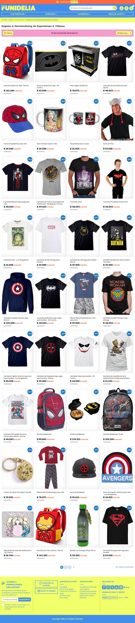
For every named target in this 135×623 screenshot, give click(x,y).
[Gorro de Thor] (117, 119)
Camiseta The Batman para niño (115, 202)
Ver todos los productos (125, 567)
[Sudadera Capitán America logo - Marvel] (18, 293)
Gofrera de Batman (77, 434)
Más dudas (64, 598)
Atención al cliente (48, 584)
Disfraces (50, 14)
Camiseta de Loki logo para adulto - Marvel (83, 261)
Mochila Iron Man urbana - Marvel (50, 550)
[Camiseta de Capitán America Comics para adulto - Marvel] (18, 409)
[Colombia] (104, 587)
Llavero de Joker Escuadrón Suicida (17, 492)
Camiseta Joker (76, 202)
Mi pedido (63, 587)
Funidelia (4, 20)
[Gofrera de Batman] (84, 409)
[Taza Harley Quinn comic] (84, 119)
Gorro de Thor (108, 144)
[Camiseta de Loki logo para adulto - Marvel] (84, 235)
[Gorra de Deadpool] (84, 467)
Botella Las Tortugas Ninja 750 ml (82, 550)
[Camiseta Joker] (84, 177)
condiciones (9, 607)
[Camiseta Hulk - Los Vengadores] (18, 235)
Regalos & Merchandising (17, 20)
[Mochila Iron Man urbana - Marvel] (51, 525)
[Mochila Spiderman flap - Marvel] (18, 61)
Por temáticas (17, 14)
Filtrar (9, 33)
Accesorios (83, 14)
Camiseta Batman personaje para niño (16, 203)
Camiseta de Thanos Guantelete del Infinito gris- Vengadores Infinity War (50, 203)
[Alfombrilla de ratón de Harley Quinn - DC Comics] (18, 525)
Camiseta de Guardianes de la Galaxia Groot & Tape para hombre (116, 377)
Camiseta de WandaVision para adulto (115, 87)
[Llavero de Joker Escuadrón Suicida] (18, 467)
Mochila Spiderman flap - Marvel (16, 86)
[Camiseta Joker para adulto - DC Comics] (84, 351)
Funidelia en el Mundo (88, 587)
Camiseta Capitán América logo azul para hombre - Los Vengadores (17, 377)
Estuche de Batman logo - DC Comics (48, 87)
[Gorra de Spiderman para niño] (18, 119)
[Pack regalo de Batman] (84, 61)
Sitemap (83, 598)
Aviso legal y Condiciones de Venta (88, 590)
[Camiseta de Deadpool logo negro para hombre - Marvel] (51, 351)
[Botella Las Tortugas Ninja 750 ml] (84, 525)
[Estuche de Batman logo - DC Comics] (51, 61)
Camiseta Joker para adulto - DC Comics (82, 377)
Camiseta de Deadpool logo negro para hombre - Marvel (50, 377)
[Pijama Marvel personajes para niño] (51, 467)
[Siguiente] (73, 567)
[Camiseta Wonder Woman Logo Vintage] (117, 293)
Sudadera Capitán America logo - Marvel (16, 319)
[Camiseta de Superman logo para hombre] (117, 525)
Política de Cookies (87, 595)
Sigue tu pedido (48, 591)
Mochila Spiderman (44, 434)
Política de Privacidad (88, 593)
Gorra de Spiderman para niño (15, 144)
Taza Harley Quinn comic (79, 144)
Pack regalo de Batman (79, 86)
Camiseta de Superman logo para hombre (116, 551)
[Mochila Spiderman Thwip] (117, 409)
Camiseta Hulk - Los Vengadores (16, 260)
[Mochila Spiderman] (51, 409)
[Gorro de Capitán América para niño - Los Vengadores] (117, 467)
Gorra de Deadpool (77, 492)
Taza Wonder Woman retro (47, 144)
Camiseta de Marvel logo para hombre (48, 261)
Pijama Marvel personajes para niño (50, 492)
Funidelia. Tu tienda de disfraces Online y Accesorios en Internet (18, 8)
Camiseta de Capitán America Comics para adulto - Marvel (15, 435)
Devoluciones (65, 595)
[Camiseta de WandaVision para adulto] (117, 61)
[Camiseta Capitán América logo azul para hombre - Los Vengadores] (18, 351)
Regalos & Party (116, 14)
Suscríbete (24, 599)
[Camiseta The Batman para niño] (117, 177)
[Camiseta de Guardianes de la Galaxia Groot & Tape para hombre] (117, 351)
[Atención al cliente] (126, 8)
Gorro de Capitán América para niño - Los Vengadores (117, 493)
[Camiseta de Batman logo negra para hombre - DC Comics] (51, 293)
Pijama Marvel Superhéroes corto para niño (82, 319)
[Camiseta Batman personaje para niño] (18, 177)
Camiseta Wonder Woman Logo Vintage (115, 319)
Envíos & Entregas (67, 589)
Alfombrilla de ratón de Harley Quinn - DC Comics (18, 551)
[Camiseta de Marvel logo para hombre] (51, 235)
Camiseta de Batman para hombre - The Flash (116, 261)
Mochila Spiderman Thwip (113, 434)
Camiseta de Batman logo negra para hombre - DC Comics (49, 319)
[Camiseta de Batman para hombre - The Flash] (117, 235)
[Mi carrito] (131, 8)
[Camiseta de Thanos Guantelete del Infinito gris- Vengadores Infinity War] (51, 177)
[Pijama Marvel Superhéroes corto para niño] (84, 293)
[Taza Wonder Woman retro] (51, 119)
